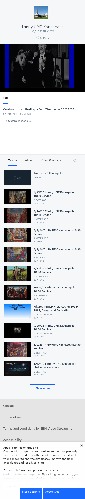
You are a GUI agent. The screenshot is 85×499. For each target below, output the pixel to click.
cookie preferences (16, 474)
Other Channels (51, 160)
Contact (9, 405)
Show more (42, 388)
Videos (12, 160)
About (29, 160)
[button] (81, 445)
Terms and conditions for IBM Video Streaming (37, 428)
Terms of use (12, 417)
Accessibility (12, 440)
